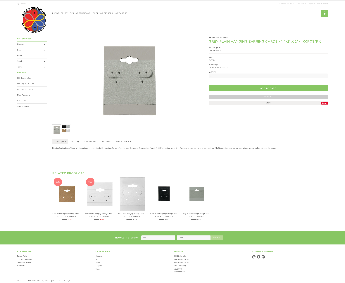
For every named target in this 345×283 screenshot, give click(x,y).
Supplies (20, 61)
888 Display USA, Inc (25, 84)
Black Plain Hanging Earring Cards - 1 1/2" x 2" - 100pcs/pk (164, 215)
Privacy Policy (60, 13)
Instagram (263, 256)
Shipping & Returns (103, 13)
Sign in (311, 3)
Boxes (19, 56)
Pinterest (254, 256)
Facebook (258, 256)
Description (60, 141)
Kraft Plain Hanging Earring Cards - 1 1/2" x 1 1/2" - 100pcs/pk (66, 215)
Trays (19, 67)
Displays (20, 44)
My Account (302, 3)
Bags (19, 50)
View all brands (23, 106)
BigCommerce (71, 281)
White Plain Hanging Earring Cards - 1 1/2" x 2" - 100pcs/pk (132, 215)
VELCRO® (21, 101)
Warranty (75, 141)
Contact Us (121, 13)
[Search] (18, 4)
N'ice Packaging (23, 95)
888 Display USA (24, 78)
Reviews (106, 141)
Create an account (322, 3)
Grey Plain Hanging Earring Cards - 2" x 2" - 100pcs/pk (196, 215)
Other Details (90, 141)
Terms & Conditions (80, 13)
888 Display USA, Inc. (26, 89)
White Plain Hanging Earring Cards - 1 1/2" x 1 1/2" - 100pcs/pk (99, 215)
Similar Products (123, 141)
